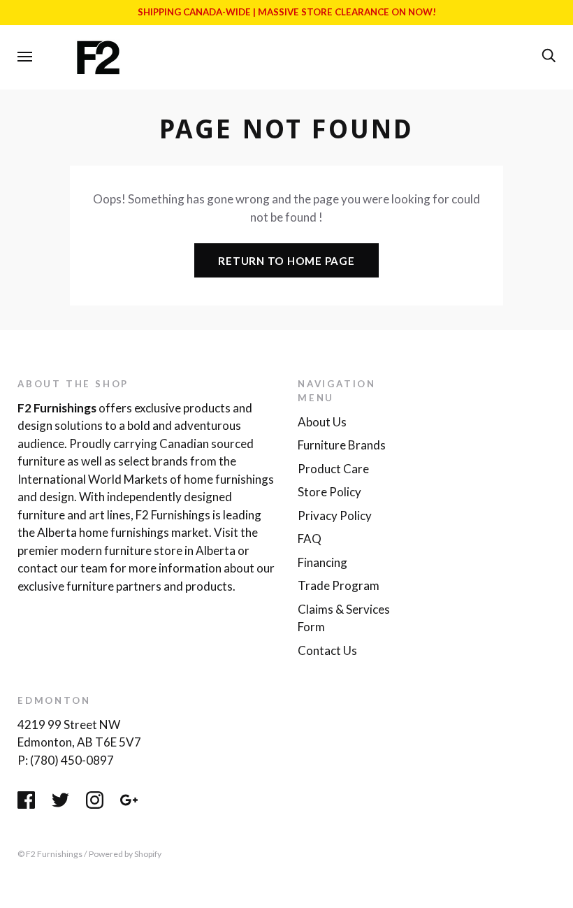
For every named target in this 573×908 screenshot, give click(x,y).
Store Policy (329, 491)
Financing (322, 562)
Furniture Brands (342, 445)
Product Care (333, 468)
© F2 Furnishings (49, 854)
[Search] (549, 56)
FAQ (309, 538)
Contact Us (327, 650)
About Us (322, 422)
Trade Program (338, 585)
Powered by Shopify (125, 854)
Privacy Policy (335, 515)
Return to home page (286, 260)
